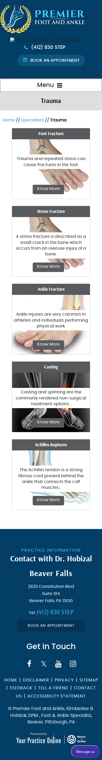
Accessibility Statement (56, 696)
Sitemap (89, 680)
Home (9, 120)
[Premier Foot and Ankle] (45, 40)
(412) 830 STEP (48, 47)
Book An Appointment (51, 626)
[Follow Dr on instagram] (73, 664)
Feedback (21, 688)
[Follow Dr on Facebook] (29, 664)
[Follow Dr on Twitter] (44, 664)
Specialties (32, 120)
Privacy (64, 680)
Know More (48, 189)
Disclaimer (36, 680)
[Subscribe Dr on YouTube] (58, 664)
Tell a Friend (53, 688)
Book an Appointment (55, 60)
